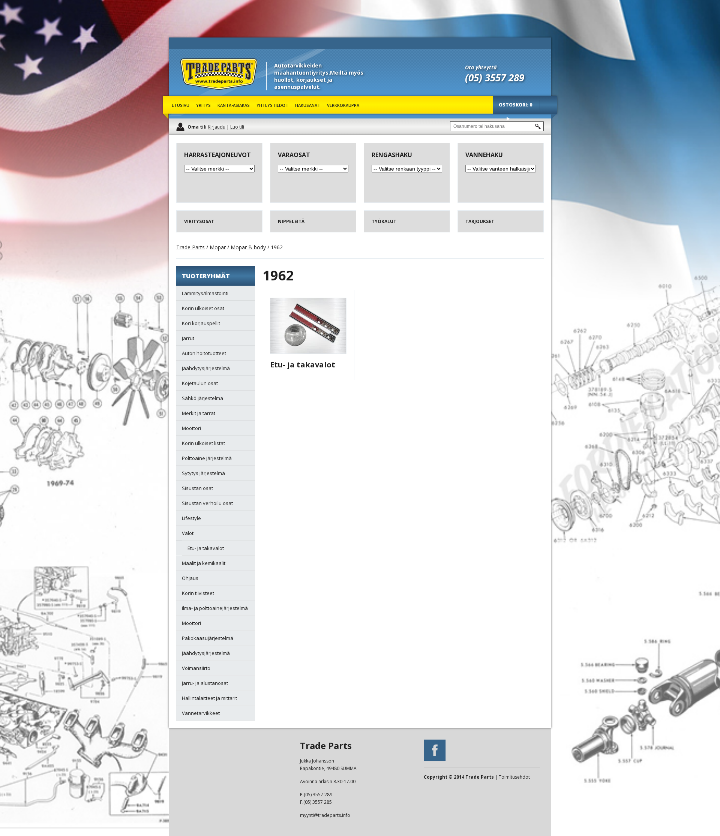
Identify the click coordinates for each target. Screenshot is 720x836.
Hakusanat (307, 105)
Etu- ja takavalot (302, 365)
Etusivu (180, 105)
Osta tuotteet (508, 119)
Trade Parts (194, 93)
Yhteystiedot (272, 105)
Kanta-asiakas (234, 105)
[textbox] (497, 126)
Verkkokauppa (343, 105)
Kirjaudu (216, 127)
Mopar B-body (248, 247)
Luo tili (237, 127)
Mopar (218, 247)
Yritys (203, 105)
